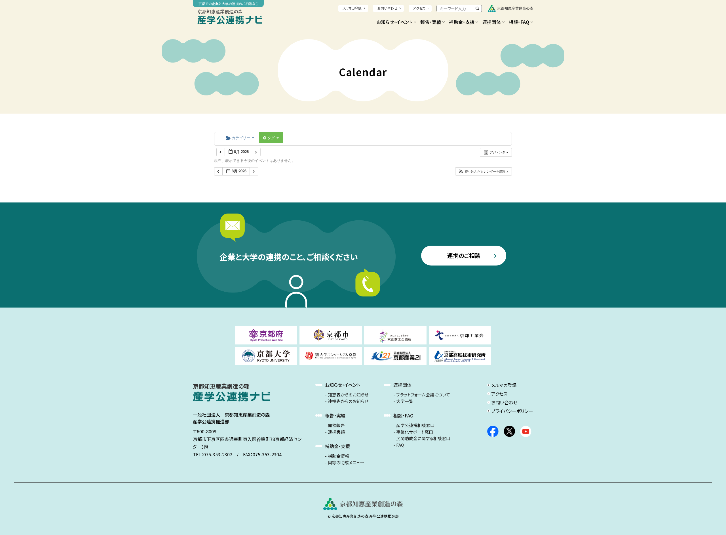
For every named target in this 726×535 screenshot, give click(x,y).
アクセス (419, 8)
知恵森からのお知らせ (348, 395)
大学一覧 (404, 401)
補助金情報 (338, 456)
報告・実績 (430, 21)
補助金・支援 (461, 21)
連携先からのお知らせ (348, 401)
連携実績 (336, 432)
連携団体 (491, 21)
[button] (483, 171)
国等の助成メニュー (346, 463)
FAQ (400, 445)
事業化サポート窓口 (414, 432)
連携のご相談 (463, 255)
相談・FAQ (519, 21)
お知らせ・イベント (395, 21)
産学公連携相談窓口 (415, 425)
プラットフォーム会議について (423, 395)
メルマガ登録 (352, 8)
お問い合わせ (387, 8)
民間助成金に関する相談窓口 (423, 438)
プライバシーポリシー (512, 410)
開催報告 (336, 425)
